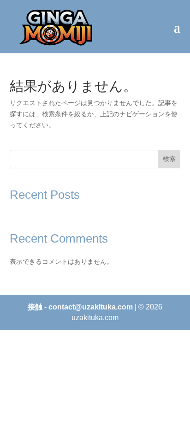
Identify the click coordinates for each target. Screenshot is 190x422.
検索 (169, 158)
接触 (35, 307)
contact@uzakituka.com (90, 307)
